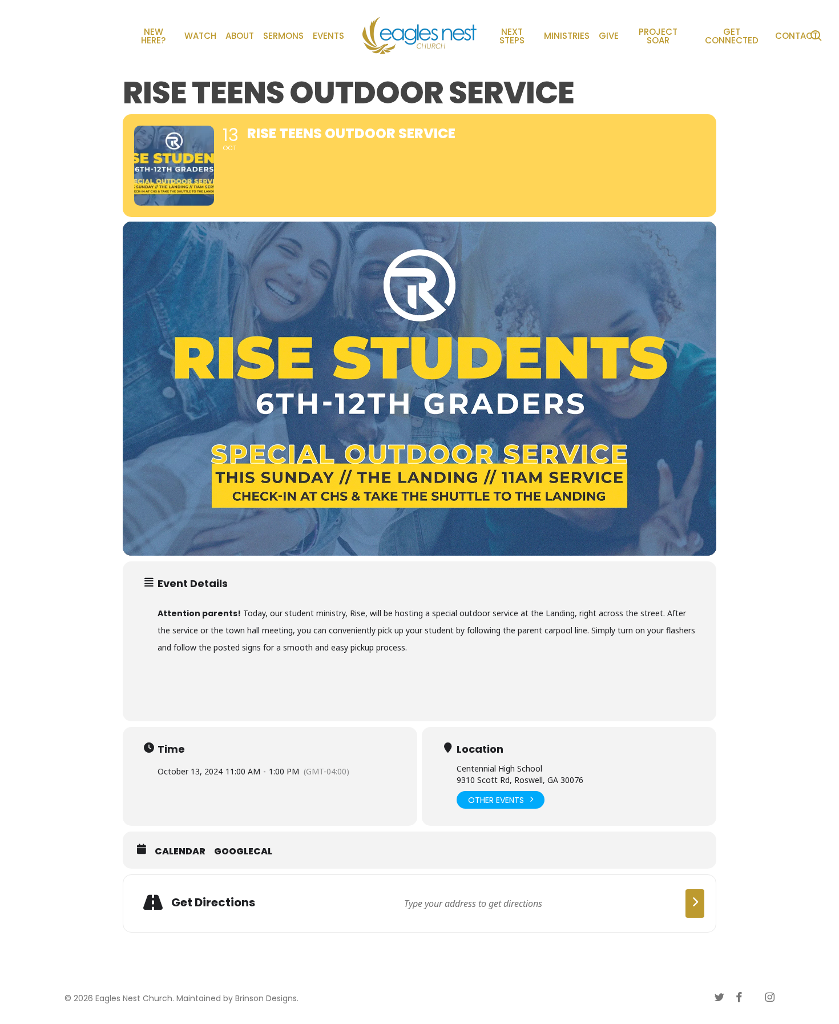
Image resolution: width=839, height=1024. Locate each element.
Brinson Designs (266, 998)
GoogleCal (243, 851)
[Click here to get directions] (694, 903)
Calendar (180, 851)
